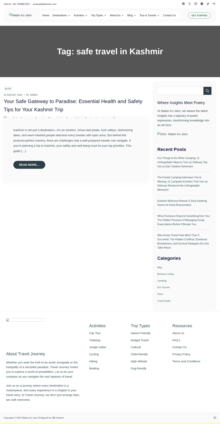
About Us (115, 15)
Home (45, 15)
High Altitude (139, 361)
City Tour (95, 333)
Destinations (60, 15)
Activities (79, 15)
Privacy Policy (181, 354)
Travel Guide (163, 301)
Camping (162, 280)
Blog (130, 15)
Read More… (29, 164)
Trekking (94, 340)
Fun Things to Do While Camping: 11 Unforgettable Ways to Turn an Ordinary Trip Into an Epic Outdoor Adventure (182, 162)
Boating (94, 368)
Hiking (93, 361)
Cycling (94, 354)
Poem (160, 294)
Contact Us (169, 15)
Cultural (136, 347)
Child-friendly (139, 354)
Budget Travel (140, 340)
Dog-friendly (138, 368)
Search (207, 91)
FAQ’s (176, 340)
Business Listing (165, 274)
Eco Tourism (163, 287)
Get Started (199, 15)
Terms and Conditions (186, 361)
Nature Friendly (141, 333)
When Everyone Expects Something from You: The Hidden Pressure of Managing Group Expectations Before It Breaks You (183, 220)
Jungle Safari (97, 347)
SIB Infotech (58, 417)
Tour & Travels (148, 15)
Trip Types (97, 15)
